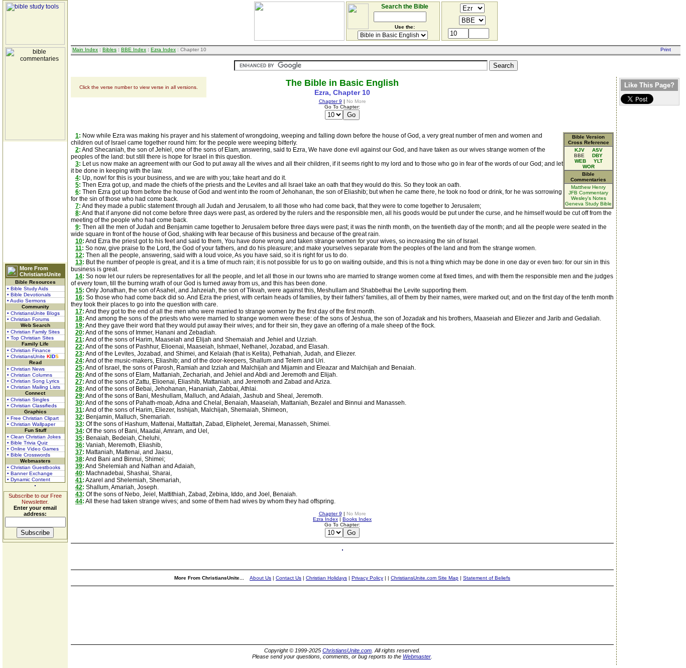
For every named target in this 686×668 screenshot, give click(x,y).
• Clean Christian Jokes (34, 436)
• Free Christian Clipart (33, 418)
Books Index (357, 519)
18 (78, 318)
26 (78, 374)
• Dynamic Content (28, 479)
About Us (260, 578)
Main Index (85, 49)
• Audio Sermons (26, 300)
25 (78, 367)
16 (78, 297)
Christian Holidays (326, 578)
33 (78, 423)
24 (78, 360)
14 (78, 276)
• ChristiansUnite (33, 356)
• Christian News (26, 369)
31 (78, 409)
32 (78, 416)
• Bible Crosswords (28, 455)
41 (78, 480)
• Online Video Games (33, 449)
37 (78, 452)
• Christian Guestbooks (33, 467)
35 (78, 437)
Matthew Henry (588, 187)
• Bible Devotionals (29, 294)
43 (78, 494)
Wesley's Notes (588, 198)
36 (78, 445)
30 (78, 402)
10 (78, 241)
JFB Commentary (588, 192)
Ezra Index (163, 49)
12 (78, 255)
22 (78, 346)
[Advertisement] (35, 202)
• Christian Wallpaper (31, 424)
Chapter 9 (330, 101)
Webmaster (417, 656)
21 (78, 339)
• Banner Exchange (30, 473)
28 (78, 388)
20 (78, 332)
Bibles (109, 49)
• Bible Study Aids (27, 288)
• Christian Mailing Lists (33, 387)
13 (78, 262)
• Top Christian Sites (30, 338)
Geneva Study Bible (588, 203)
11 (78, 248)
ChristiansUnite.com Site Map (425, 578)
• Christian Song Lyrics (33, 381)
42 (78, 487)
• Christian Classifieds (32, 405)
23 (78, 353)
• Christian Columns (29, 375)
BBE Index (133, 49)
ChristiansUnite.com (347, 650)
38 (78, 459)
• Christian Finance (29, 350)
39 (78, 466)
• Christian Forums (28, 319)
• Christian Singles (28, 399)
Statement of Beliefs (486, 578)
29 (78, 395)
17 (78, 311)
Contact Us (288, 578)
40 (78, 473)
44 (78, 501)
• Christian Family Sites (33, 332)
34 (78, 430)
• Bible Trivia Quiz (27, 443)
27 (78, 381)
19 (78, 325)
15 (78, 290)
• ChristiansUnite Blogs (33, 313)
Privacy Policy (367, 578)
